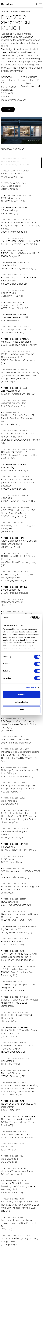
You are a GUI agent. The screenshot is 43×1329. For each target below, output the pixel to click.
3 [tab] (32, 140)
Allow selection (21, 702)
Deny (21, 709)
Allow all (21, 695)
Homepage (4, 11)
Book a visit (8, 109)
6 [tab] (38, 140)
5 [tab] (36, 140)
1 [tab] (28, 140)
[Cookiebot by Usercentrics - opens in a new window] (30, 617)
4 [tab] (34, 140)
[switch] (37, 664)
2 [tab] (30, 140)
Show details (30, 687)
